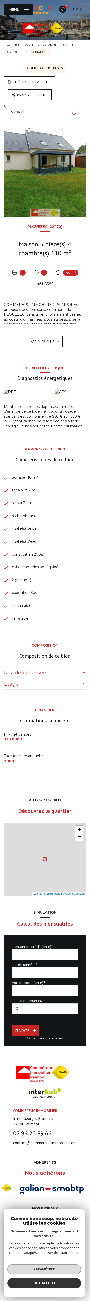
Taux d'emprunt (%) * (28, 1001)
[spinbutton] (45, 1008)
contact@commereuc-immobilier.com (45, 1142)
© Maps (52, 893)
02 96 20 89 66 (32, 1133)
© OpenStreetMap (74, 893)
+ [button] (79, 829)
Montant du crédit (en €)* (32, 947)
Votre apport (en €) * (28, 983)
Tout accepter (44, 1283)
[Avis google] (40, 9)
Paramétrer (44, 1269)
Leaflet (38, 893)
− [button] (79, 837)
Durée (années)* (25, 964)
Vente (71, 45)
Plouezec (18, 52)
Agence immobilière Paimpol (32, 45)
